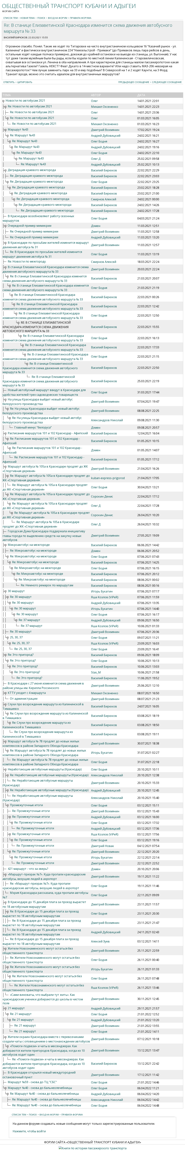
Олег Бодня (99, 141)
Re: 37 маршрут (29, 620)
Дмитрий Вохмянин (105, 130)
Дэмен (95, 226)
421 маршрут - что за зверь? (28, 869)
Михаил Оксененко (104, 107)
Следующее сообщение (167, 82)
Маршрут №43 (18, 129)
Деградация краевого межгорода (32, 170)
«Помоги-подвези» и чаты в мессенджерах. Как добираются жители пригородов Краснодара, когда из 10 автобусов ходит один (44, 1050)
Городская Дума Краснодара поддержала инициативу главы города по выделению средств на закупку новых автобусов (44, 535)
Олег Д (96, 159)
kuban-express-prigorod (108, 478)
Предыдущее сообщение (133, 82)
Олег (94, 101)
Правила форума (80, 18)
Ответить (9, 82)
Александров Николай (107, 420)
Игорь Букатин (102, 591)
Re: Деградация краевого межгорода (36, 176)
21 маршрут (16, 1008)
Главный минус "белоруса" (33, 427)
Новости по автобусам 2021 (25, 101)
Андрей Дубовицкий (105, 136)
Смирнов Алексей (103, 199)
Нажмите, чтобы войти (29, 1131)
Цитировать (24, 82)
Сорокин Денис (102, 496)
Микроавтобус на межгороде (29, 545)
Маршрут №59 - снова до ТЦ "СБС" (32, 1082)
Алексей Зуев (100, 941)
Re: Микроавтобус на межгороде (33, 550)
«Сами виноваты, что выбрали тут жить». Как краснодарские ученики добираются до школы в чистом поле (43, 999)
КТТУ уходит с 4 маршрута (27, 693)
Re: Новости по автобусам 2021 (30, 106)
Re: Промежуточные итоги (31, 811)
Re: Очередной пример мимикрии (34, 231)
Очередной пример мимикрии (29, 226)
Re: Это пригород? (21, 655)
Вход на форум (57, 18)
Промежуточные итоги (26, 805)
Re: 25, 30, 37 (20, 643)
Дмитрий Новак (102, 846)
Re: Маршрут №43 (22, 135)
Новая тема (27, 18)
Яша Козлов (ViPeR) (104, 597)
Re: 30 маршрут (21, 597)
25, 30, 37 (16, 637)
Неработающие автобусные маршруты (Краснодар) (45, 769)
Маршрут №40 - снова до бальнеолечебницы (40, 1088)
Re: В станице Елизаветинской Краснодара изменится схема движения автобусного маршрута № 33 (40, 368)
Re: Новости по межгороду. (27, 261)
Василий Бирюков (15, 37)
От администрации (23, 699)
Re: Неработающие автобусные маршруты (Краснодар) (49, 775)
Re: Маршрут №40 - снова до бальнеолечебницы (44, 1094)
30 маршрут (16, 591)
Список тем (10, 18)
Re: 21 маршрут (21, 1014)
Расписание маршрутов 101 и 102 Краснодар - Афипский (48, 433)
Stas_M (96, 672)
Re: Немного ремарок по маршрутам (47, 585)
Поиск (41, 18)
